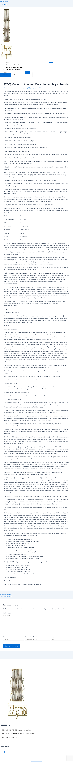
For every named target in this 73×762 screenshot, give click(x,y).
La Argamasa (4, 4)
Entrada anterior (5, 594)
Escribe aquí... (7, 613)
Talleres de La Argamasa (13, 69)
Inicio (7, 63)
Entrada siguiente (6, 596)
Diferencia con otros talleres (14, 67)
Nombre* (5, 637)
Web (52, 637)
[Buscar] (27, 72)
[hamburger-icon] (51, 62)
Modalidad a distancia (12, 65)
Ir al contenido (4, 1)
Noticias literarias (13, 75)
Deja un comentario (10, 88)
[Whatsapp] (4, 752)
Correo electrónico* (31, 637)
